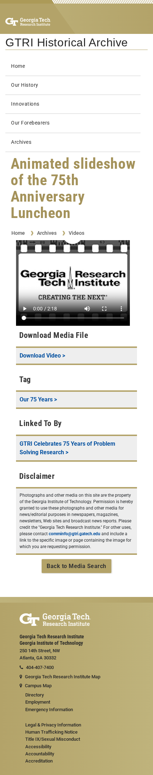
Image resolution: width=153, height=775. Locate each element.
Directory (34, 695)
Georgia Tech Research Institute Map (62, 676)
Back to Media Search (76, 566)
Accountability (39, 753)
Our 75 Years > (38, 399)
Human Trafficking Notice (51, 732)
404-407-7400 (40, 667)
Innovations (25, 104)
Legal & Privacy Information (53, 725)
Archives (21, 142)
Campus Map (38, 685)
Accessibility (38, 746)
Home (18, 66)
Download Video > (42, 355)
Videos (76, 233)
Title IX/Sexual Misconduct (52, 739)
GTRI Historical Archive (66, 42)
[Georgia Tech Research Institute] (28, 21)
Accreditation (39, 761)
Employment (37, 702)
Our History (24, 85)
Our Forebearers (30, 123)
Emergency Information (49, 709)
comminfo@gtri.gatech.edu (74, 533)
